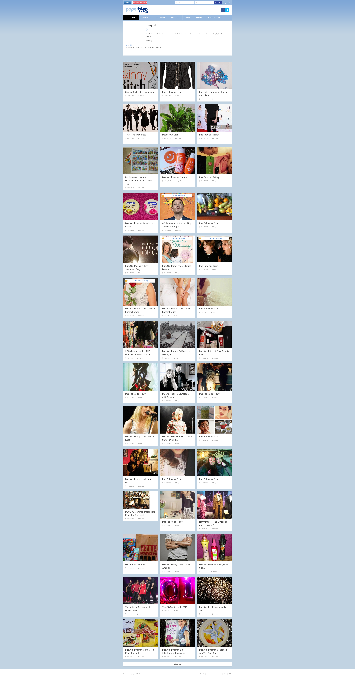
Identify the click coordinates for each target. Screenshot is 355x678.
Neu (134, 18)
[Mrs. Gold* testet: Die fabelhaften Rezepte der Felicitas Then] (177, 633)
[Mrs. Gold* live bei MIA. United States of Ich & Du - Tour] (177, 420)
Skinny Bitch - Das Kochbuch (139, 92)
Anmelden (218, 3)
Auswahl (146, 18)
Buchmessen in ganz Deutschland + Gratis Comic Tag (139, 180)
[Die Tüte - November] (140, 547)
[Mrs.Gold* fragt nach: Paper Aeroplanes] (214, 75)
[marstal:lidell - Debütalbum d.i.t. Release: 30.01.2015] (177, 377)
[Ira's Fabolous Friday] (177, 75)
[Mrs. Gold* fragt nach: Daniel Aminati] (177, 547)
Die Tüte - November (135, 564)
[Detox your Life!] (177, 118)
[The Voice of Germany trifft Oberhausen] (140, 590)
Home (128, 2)
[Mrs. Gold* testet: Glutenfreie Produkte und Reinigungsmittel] (140, 633)
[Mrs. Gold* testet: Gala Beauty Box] (214, 334)
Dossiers (175, 18)
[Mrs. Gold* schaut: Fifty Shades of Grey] (140, 249)
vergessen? (226, 3)
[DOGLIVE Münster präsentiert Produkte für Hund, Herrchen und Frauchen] (136, 500)
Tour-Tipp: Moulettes (135, 134)
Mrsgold (142, 95)
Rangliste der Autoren (205, 18)
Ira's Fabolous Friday (172, 92)
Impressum (218, 674)
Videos (187, 18)
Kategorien (160, 18)
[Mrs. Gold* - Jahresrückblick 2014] (214, 590)
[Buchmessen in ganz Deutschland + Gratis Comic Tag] (140, 160)
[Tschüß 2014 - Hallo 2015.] (177, 590)
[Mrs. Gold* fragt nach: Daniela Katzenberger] (177, 292)
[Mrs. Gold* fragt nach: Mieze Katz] (140, 420)
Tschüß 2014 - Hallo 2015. (175, 607)
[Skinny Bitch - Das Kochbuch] (140, 75)
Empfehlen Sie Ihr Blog (140, 2)
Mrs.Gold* (129, 45)
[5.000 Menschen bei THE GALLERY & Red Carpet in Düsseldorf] (140, 334)
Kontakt (202, 674)
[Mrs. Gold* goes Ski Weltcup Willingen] (177, 334)
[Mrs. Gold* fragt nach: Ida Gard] (140, 462)
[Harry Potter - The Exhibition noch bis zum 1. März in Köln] (214, 505)
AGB (230, 674)
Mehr (178, 664)
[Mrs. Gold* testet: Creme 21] (177, 160)
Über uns (209, 674)
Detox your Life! (170, 134)
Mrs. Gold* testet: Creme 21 (176, 177)
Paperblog (126, 674)
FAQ (225, 674)
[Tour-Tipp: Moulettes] (140, 118)
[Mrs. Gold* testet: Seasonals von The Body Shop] (214, 633)
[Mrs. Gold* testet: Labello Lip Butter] (140, 206)
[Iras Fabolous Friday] (214, 118)
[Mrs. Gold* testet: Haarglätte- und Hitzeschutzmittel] (214, 547)
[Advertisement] (184, 10)
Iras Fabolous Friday (209, 134)
